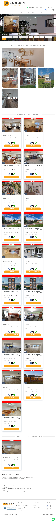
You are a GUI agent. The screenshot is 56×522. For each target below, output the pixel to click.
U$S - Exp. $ (33, 271)
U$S (12, 145)
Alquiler (14, 12)
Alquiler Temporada (22, 12)
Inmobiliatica (9, 514)
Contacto (42, 12)
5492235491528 (31, 7)
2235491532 (20, 510)
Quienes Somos (35, 12)
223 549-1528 (20, 508)
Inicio (35, 505)
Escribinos (51, 7)
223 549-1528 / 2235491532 (41, 7)
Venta (29, 12)
